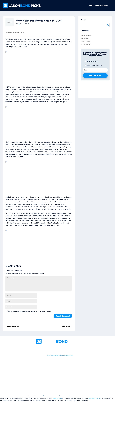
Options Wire (85, 38)
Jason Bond (24, 24)
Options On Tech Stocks (94, 65)
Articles (39, 395)
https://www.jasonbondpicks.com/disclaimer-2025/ (60, 355)
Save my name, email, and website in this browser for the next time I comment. (29, 311)
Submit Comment (63, 316)
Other (111, 5)
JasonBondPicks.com (94, 398)
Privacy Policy (76, 395)
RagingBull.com (57, 398)
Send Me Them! (95, 76)
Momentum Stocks (18, 33)
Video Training (85, 41)
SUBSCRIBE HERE (101, 6)
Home (91, 6)
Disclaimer (64, 395)
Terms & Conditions (51, 395)
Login (31, 395)
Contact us (88, 395)
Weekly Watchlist (86, 44)
